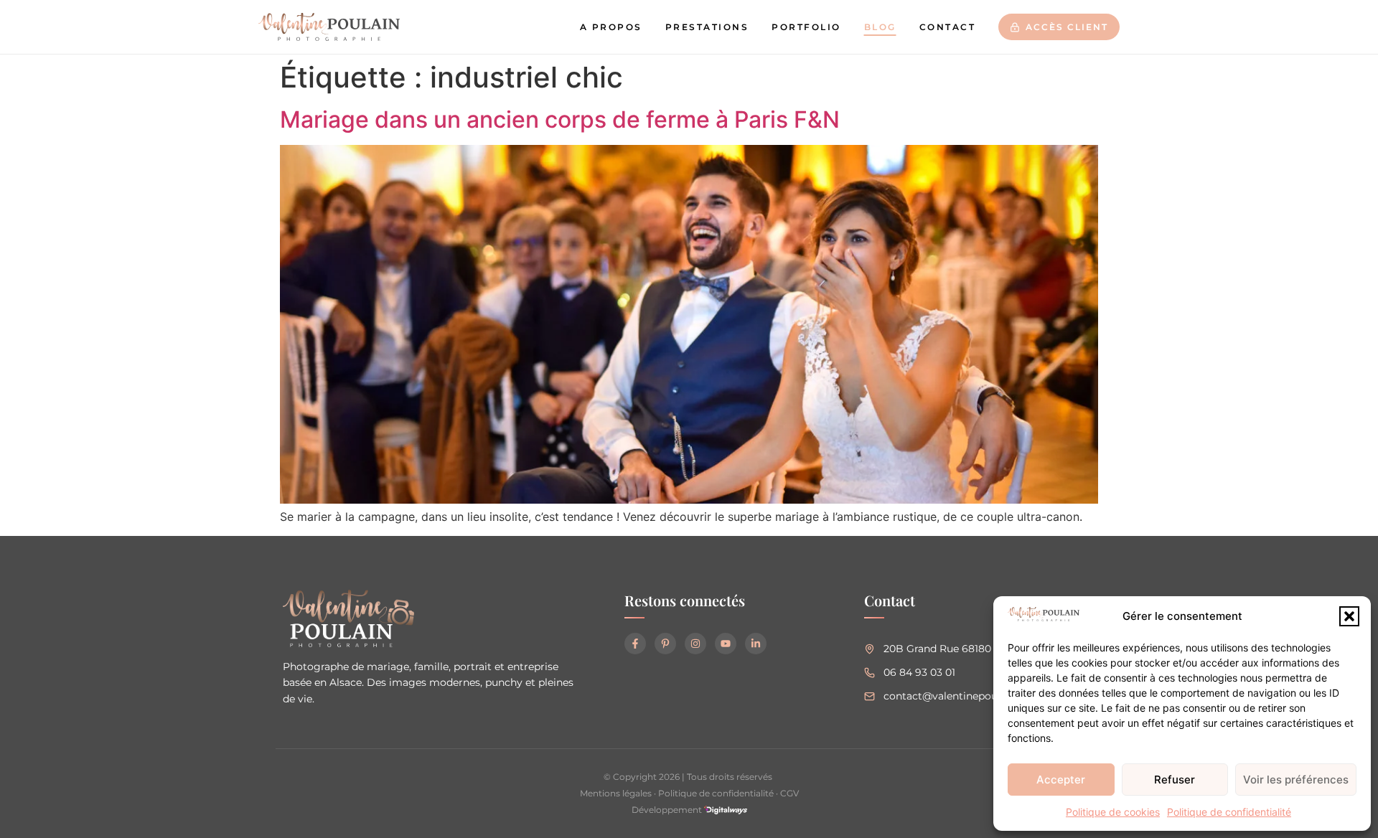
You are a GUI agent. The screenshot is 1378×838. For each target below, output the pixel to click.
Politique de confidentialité (1229, 812)
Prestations (707, 27)
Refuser (1174, 779)
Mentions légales (616, 793)
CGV (789, 793)
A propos (611, 27)
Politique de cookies (1113, 812)
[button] (1349, 616)
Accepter (1060, 779)
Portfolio (806, 27)
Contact (947, 27)
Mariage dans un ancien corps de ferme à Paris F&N (560, 119)
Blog (880, 27)
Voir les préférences (1296, 779)
